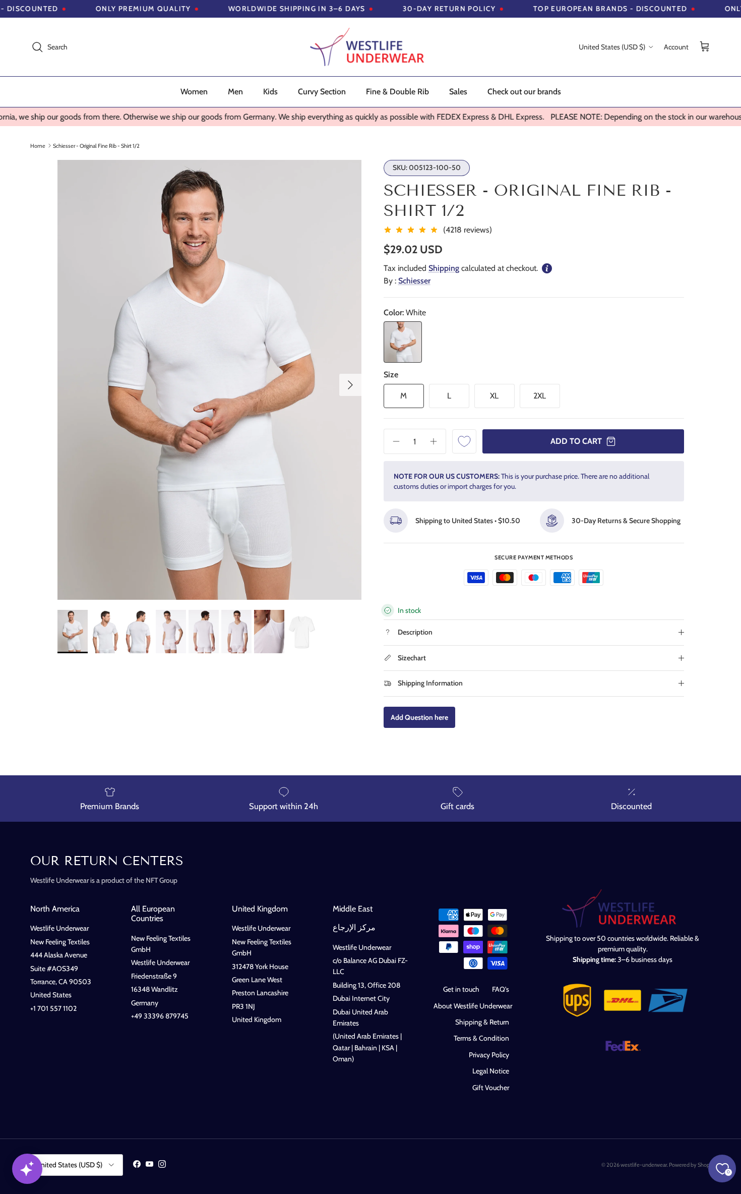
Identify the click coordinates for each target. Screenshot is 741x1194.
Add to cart (576, 441)
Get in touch (461, 989)
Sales (458, 91)
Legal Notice (490, 1070)
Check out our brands (524, 91)
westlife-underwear (644, 1164)
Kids (270, 91)
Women (194, 91)
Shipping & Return (482, 1022)
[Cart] (705, 47)
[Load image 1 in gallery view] (209, 380)
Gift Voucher (490, 1087)
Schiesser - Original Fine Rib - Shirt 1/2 (96, 145)
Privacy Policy (489, 1054)
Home (37, 145)
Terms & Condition (481, 1038)
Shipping (443, 268)
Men (235, 91)
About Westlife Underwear (473, 1005)
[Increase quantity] (437, 441)
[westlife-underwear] (370, 47)
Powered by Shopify (692, 1164)
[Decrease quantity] (392, 441)
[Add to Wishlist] (464, 441)
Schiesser (414, 281)
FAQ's (500, 989)
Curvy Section (322, 91)
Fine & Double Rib (397, 91)
